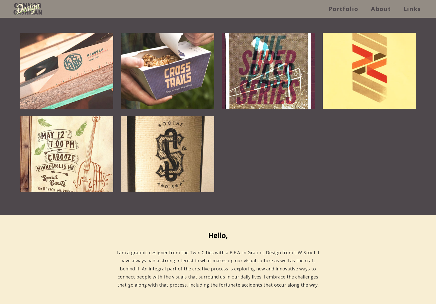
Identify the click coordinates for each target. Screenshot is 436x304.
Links (412, 9)
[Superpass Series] (268, 71)
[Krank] (66, 71)
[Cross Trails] (167, 71)
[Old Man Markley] (66, 154)
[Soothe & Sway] (167, 154)
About (381, 9)
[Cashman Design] (28, 9)
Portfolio (343, 9)
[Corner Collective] (369, 71)
